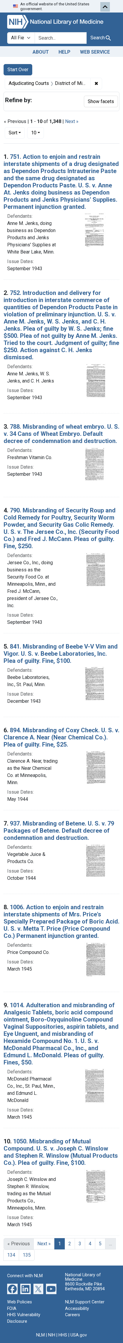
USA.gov (78, 1335)
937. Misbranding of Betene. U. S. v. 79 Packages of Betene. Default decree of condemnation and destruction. (59, 830)
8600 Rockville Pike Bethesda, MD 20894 (85, 1286)
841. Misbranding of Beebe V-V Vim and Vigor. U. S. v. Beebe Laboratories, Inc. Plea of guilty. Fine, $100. (61, 653)
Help (64, 52)
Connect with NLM (25, 1275)
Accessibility (77, 1308)
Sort (13, 133)
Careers (72, 1314)
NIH (51, 1335)
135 (27, 1255)
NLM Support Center (84, 1302)
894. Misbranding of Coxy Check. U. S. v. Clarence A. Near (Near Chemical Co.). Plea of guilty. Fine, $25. (61, 737)
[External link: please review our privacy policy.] (12, 1288)
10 (37, 133)
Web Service (95, 52)
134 (11, 1255)
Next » (72, 121)
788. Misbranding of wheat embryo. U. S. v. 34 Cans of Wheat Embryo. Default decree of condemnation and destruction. (61, 433)
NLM (40, 1335)
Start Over (17, 69)
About (41, 52)
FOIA (11, 1308)
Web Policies (19, 1302)
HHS (63, 1335)
